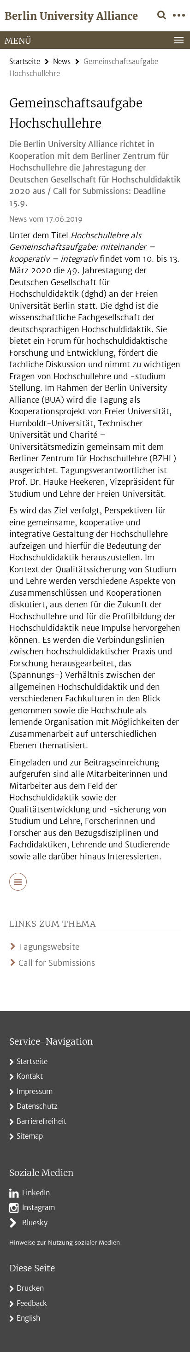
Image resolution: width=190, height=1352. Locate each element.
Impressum (35, 1091)
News (62, 61)
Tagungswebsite (48, 947)
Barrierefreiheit (41, 1121)
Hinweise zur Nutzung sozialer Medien (64, 1242)
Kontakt (30, 1076)
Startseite (24, 61)
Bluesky (35, 1222)
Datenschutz (37, 1106)
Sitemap (30, 1136)
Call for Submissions (56, 963)
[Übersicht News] (18, 883)
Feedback (32, 1303)
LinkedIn (36, 1192)
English (29, 1318)
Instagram (38, 1207)
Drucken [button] (30, 1288)
